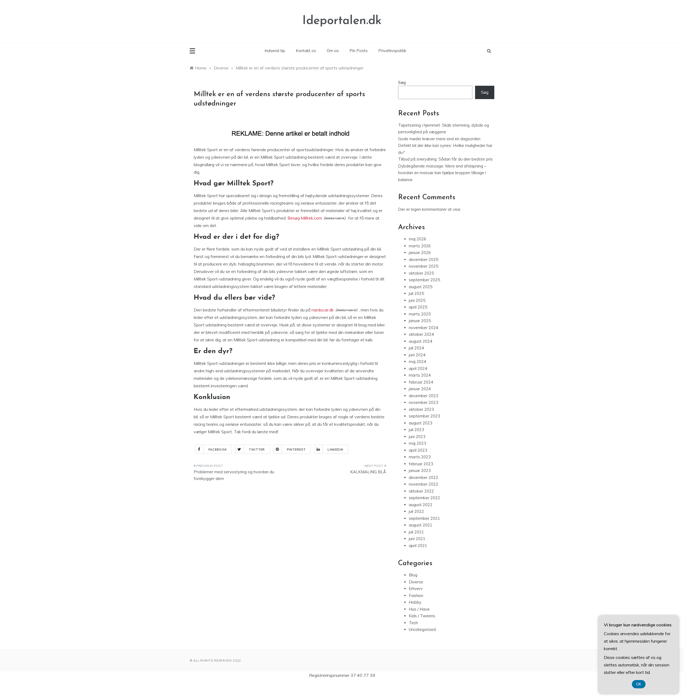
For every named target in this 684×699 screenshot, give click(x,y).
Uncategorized (422, 629)
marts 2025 (420, 314)
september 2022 (424, 497)
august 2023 (420, 422)
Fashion (416, 595)
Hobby (415, 602)
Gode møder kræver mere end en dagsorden (439, 138)
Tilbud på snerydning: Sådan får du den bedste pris (445, 159)
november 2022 (423, 484)
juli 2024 (416, 347)
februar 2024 (421, 382)
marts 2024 (420, 375)
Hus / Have (419, 609)
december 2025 (423, 259)
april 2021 (418, 545)
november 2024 (423, 327)
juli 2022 (416, 511)
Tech (413, 622)
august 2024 (420, 341)
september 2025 (424, 279)
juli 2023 (416, 429)
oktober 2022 (421, 491)
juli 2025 (416, 293)
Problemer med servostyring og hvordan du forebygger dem (234, 475)
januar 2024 (420, 388)
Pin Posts (358, 50)
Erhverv (416, 588)
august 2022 (420, 504)
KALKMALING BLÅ (368, 471)
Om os (333, 50)
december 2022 (423, 477)
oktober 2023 (421, 409)
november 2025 (423, 266)
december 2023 (423, 395)
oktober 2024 (421, 334)
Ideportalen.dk (342, 21)
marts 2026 (420, 245)
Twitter (257, 449)
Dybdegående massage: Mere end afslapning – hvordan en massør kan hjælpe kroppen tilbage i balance (442, 172)
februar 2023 (421, 463)
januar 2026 (420, 252)
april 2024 (418, 368)
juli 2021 (416, 531)
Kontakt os (306, 50)
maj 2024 (417, 361)
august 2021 (420, 525)
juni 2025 (417, 300)
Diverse (416, 581)
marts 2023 (420, 456)
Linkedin (335, 449)
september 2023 (424, 416)
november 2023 (423, 402)
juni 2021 (417, 538)
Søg (402, 82)
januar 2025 (420, 320)
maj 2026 (417, 238)
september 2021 (424, 518)
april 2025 (418, 307)
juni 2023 (417, 436)
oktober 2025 (421, 273)
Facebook (217, 449)
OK (638, 684)
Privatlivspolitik (392, 50)
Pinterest (296, 449)
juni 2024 (417, 354)
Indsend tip (275, 50)
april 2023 (418, 450)
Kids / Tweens (422, 615)
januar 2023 (420, 470)
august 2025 (420, 286)
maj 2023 (417, 443)
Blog (413, 574)
